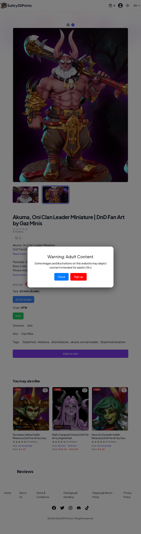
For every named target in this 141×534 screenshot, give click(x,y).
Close (61, 277)
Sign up (78, 277)
